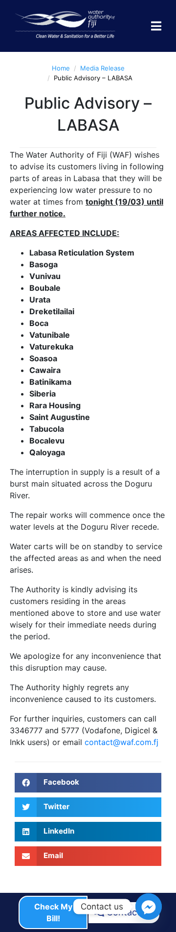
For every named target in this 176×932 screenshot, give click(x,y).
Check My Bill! (53, 912)
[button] (88, 782)
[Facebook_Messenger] (148, 906)
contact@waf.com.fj (121, 742)
